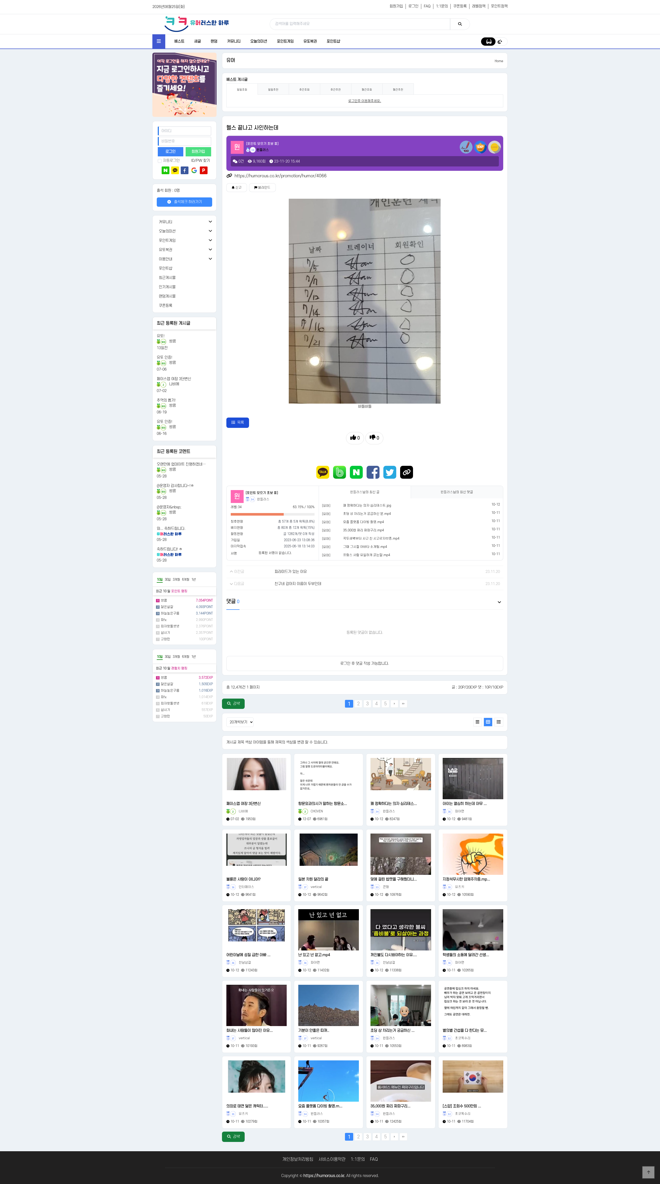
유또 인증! (164, 357)
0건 (240, 161)
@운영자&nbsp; (169, 507)
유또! (160, 336)
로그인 (413, 6)
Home (499, 61)
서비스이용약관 (331, 1159)
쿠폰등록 (460, 6)
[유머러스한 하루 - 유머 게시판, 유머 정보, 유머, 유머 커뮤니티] (196, 24)
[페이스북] (184, 170)
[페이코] (204, 170)
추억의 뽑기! (166, 400)
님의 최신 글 (365, 492)
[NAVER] (356, 472)
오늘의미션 (258, 41)
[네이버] (165, 170)
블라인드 (263, 187)
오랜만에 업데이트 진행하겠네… (181, 464)
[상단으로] (648, 1172)
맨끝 (403, 704)
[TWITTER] (389, 472)
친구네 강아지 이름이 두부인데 (298, 584)
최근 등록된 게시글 (173, 323)
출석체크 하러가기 (187, 202)
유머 (230, 60)
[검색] (460, 24)
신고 (238, 187)
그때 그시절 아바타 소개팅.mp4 (365, 547)
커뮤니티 (234, 41)
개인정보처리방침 (297, 1159)
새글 (197, 41)
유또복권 (310, 41)
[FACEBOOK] (373, 472)
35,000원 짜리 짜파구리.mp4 (363, 530)
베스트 (179, 41)
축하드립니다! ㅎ (169, 549)
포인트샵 (333, 41)
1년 (193, 579)
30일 (168, 579)
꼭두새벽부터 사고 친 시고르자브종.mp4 (371, 538)
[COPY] (406, 472)
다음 (394, 704)
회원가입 (396, 6)
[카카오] (175, 170)
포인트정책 (499, 6)
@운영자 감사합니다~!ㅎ (175, 486)
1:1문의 (442, 6)
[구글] (194, 170)
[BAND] (339, 472)
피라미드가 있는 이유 (291, 572)
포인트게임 (285, 41)
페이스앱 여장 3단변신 (174, 379)
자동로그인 (171, 160)
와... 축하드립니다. (171, 528)
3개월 (176, 579)
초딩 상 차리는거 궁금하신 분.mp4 (367, 514)
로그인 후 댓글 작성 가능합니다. (364, 663)
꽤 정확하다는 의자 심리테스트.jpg (367, 505)
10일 (160, 579)
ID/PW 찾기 (200, 160)
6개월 (185, 579)
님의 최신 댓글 (457, 492)
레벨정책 (478, 6)
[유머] (326, 506)
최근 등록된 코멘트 (173, 451)
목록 (240, 422)
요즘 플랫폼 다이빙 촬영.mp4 (363, 522)
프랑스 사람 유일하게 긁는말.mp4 (366, 555)
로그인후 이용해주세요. (364, 101)
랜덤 (214, 41)
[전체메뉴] (158, 41)
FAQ (427, 6)
